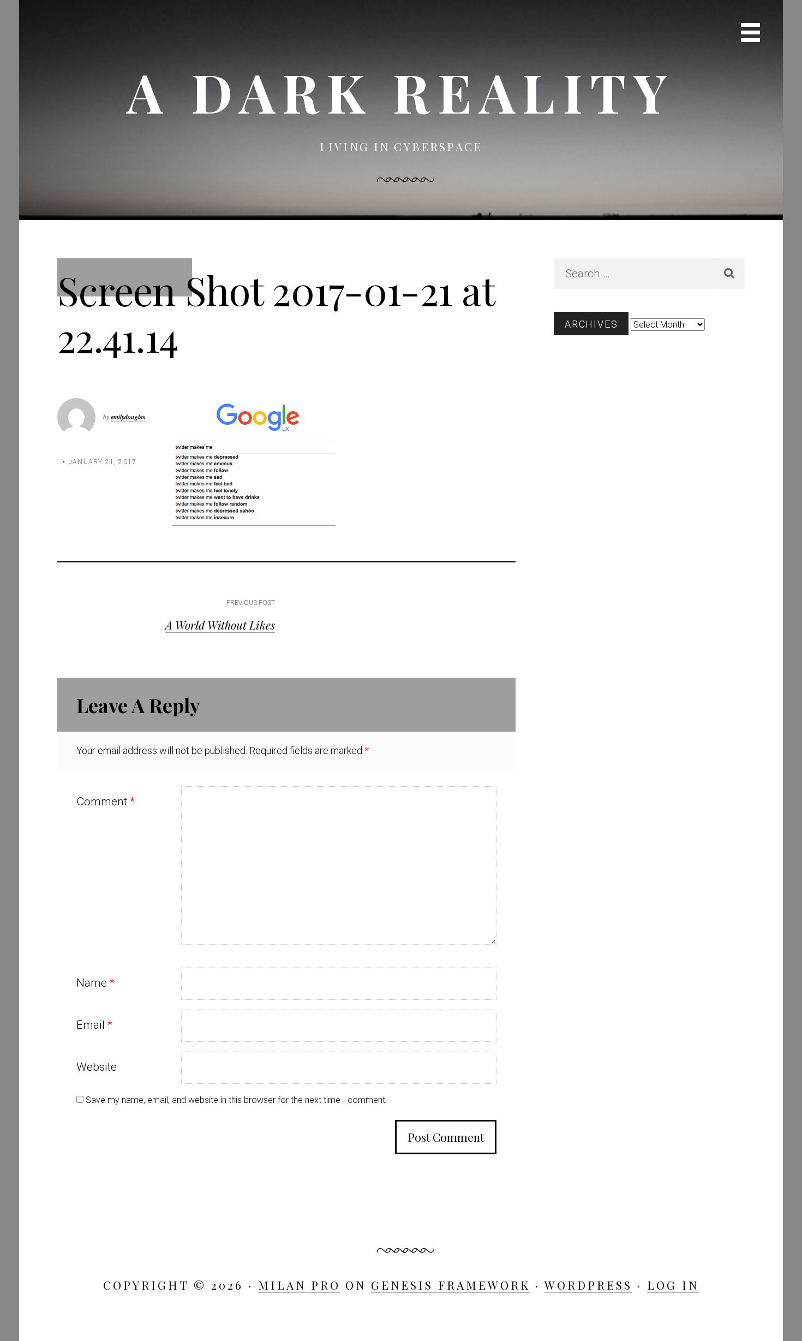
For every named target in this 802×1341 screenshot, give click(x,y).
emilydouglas (128, 417)
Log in (673, 1284)
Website (96, 1066)
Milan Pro (299, 1284)
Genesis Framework (450, 1284)
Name (95, 982)
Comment (105, 801)
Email (94, 1024)
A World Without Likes (220, 624)
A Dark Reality (401, 91)
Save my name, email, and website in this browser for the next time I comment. (236, 1100)
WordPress (588, 1284)
